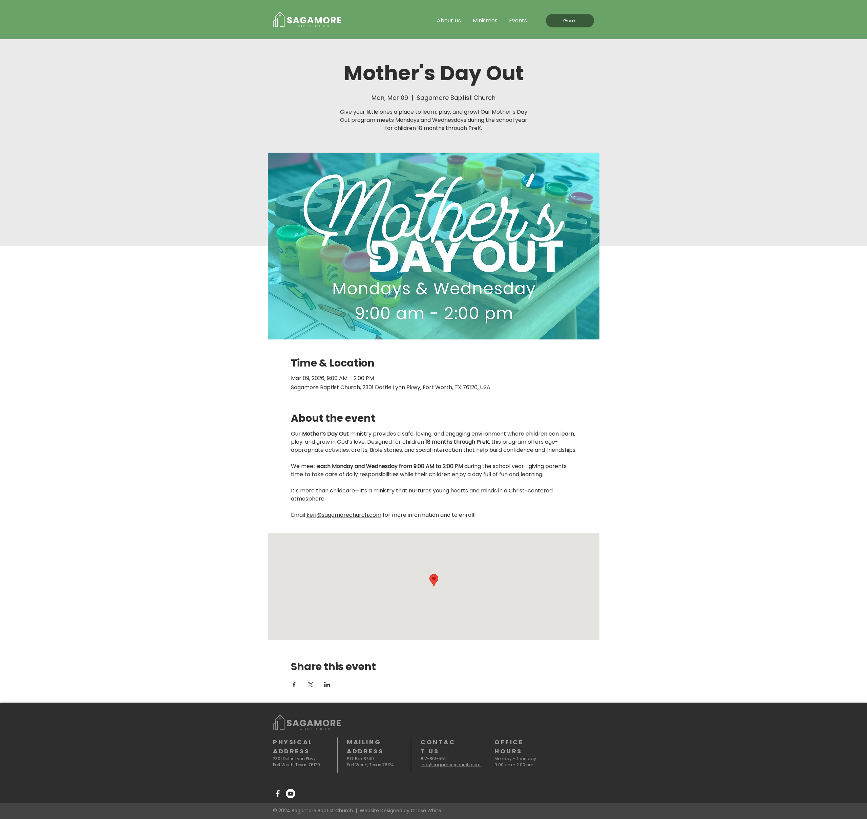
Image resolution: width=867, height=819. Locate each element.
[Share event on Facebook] (294, 684)
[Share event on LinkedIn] (327, 684)
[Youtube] (290, 793)
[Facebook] (277, 793)
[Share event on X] (311, 684)
